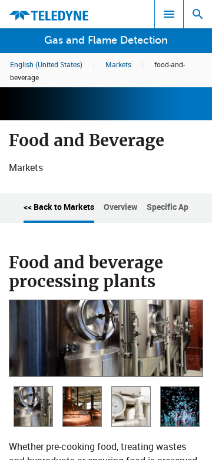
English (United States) (46, 64)
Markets (118, 64)
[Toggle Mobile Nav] (169, 14)
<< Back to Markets (59, 206)
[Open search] (198, 14)
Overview (120, 206)
